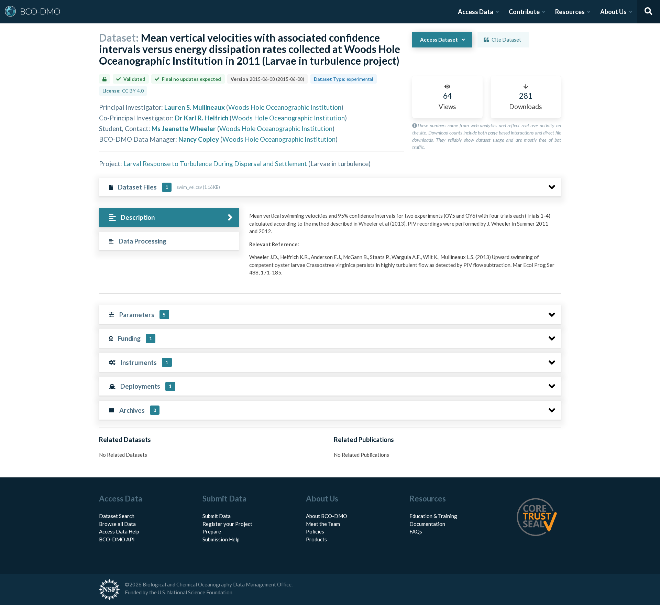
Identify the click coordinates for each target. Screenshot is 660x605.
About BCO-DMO (326, 516)
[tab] (169, 217)
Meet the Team (323, 524)
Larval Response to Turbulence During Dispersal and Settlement (215, 164)
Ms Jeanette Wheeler (184, 128)
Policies (315, 531)
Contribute (524, 11)
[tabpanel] (403, 247)
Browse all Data (117, 524)
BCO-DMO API (117, 539)
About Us (613, 11)
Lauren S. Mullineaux (194, 107)
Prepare (211, 531)
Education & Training (433, 516)
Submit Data (216, 516)
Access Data (475, 11)
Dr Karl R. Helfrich (201, 118)
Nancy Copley (198, 139)
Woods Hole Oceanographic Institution (284, 107)
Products (316, 539)
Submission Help (221, 539)
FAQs (415, 531)
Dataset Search (116, 516)
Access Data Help (119, 531)
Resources (570, 11)
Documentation (427, 524)
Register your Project (227, 524)
